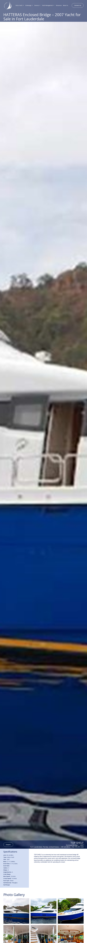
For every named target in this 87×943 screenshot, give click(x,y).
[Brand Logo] (7, 5)
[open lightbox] (16, 911)
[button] (20, 5)
